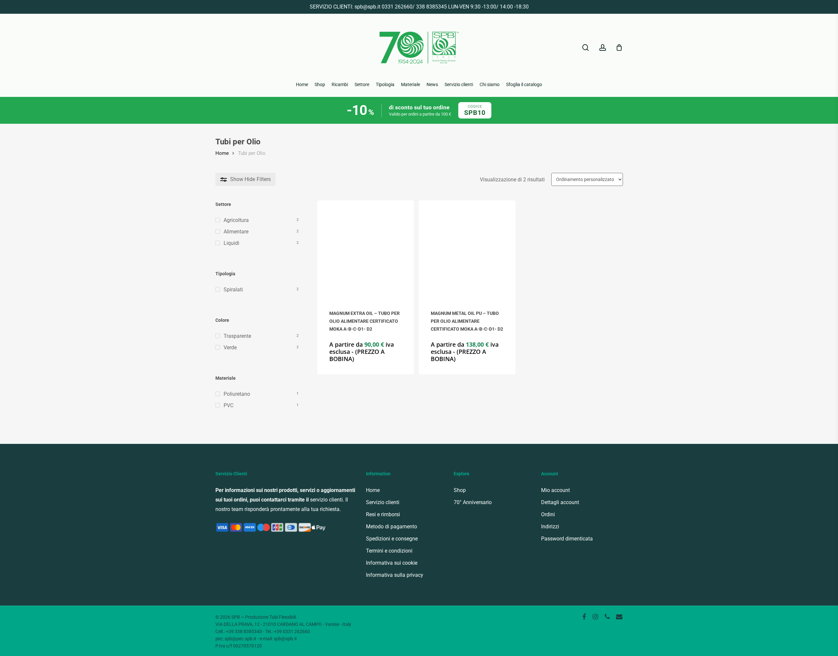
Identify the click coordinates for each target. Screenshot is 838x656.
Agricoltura (236, 220)
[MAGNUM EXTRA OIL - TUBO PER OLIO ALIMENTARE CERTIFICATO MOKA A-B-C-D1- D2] (365, 248)
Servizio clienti (382, 502)
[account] (603, 47)
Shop (460, 490)
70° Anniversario (473, 502)
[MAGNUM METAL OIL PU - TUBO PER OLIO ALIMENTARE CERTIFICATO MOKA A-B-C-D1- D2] (467, 248)
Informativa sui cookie (391, 563)
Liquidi (231, 243)
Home (222, 153)
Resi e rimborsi (383, 514)
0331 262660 (397, 7)
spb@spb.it (367, 7)
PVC (228, 405)
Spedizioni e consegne (392, 539)
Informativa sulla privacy (394, 575)
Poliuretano (237, 394)
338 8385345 (431, 7)
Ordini (548, 514)
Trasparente (237, 336)
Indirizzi (550, 526)
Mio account (555, 490)
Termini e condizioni (389, 551)
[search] (586, 47)
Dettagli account (560, 502)
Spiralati (233, 289)
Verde (230, 347)
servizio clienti (326, 500)
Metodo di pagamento (391, 526)
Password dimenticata (567, 539)
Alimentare (236, 231)
